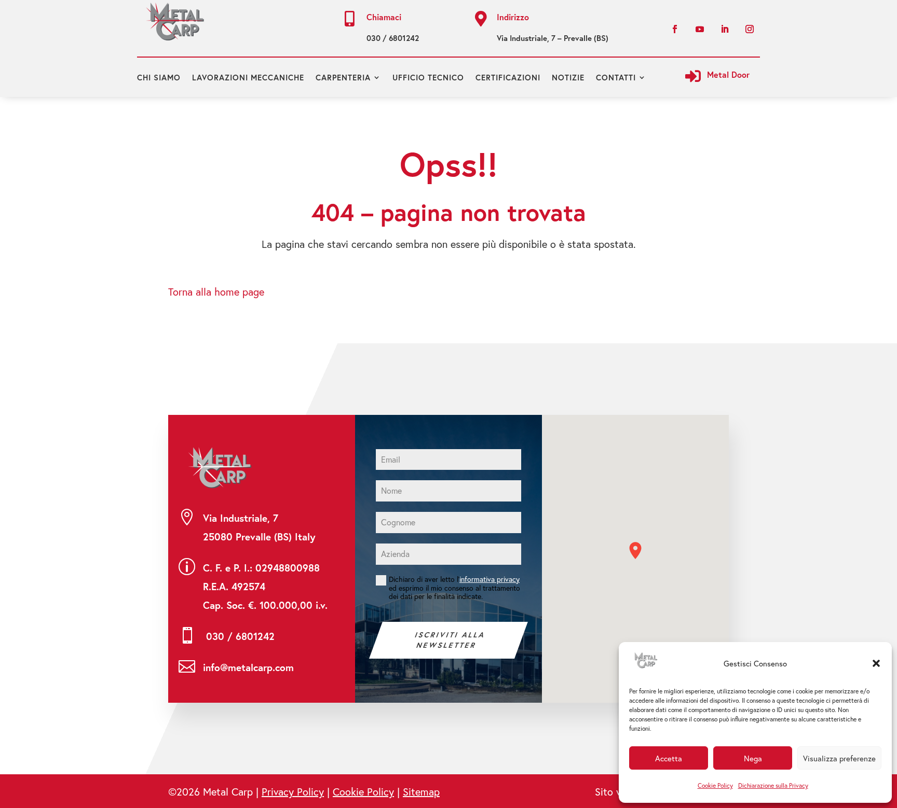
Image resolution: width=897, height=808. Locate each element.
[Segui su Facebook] (674, 29)
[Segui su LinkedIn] (724, 29)
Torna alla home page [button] (216, 292)
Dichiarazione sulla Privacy (773, 785)
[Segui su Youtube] (699, 29)
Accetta (668, 758)
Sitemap (421, 792)
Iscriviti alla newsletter (450, 640)
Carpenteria (343, 77)
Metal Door (728, 74)
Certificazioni (507, 77)
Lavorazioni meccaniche (248, 77)
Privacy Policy (293, 792)
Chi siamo (159, 77)
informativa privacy (489, 579)
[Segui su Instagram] (749, 29)
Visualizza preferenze (839, 758)
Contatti (616, 77)
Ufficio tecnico (428, 77)
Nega (753, 758)
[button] (876, 663)
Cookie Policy (715, 785)
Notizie (568, 77)
